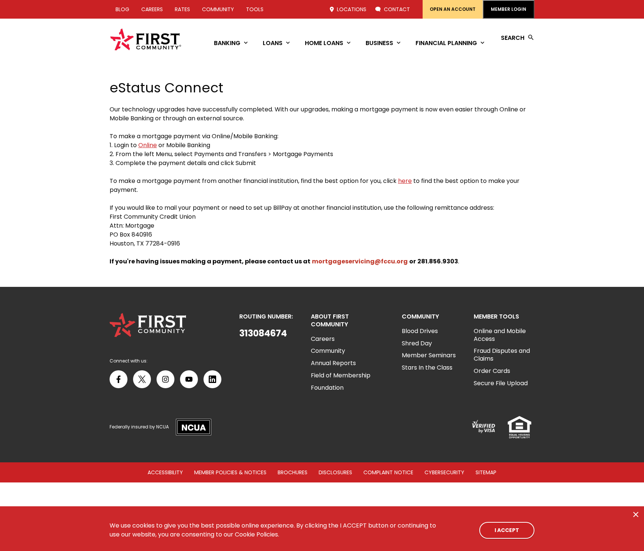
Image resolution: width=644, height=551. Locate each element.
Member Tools (496, 317)
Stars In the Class (427, 367)
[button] (266, 333)
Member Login (508, 9)
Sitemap (486, 472)
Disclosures (335, 472)
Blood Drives (420, 331)
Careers (152, 9)
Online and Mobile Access (500, 335)
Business (379, 43)
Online (147, 145)
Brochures (292, 472)
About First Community (330, 321)
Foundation (327, 387)
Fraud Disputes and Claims (502, 354)
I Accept (507, 530)
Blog (122, 9)
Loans (272, 43)
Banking (227, 43)
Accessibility (165, 472)
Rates (182, 9)
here (405, 181)
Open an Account (453, 9)
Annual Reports (333, 363)
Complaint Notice (388, 472)
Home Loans (324, 43)
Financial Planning (446, 43)
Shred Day (417, 343)
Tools (254, 9)
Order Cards (492, 371)
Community (218, 9)
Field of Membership (340, 375)
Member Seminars (429, 355)
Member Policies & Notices (230, 472)
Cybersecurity (444, 472)
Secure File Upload (501, 383)
